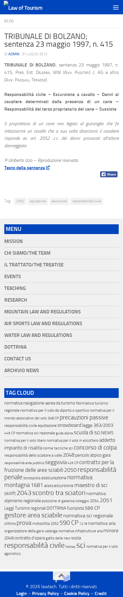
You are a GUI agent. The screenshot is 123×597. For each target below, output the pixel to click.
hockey (71, 547)
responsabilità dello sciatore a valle (33, 455)
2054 (94, 500)
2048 (68, 455)
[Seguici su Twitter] (67, 578)
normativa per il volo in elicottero (72, 440)
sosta (76, 538)
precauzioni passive (84, 417)
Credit (101, 593)
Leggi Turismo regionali (25, 508)
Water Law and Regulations (38, 335)
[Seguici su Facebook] (56, 578)
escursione (59, 201)
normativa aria (102, 523)
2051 (106, 500)
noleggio (82, 501)
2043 (24, 493)
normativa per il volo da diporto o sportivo (54, 410)
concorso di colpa (95, 447)
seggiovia (56, 462)
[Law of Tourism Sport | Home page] (29, 7)
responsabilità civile (86, 201)
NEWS (107, 432)
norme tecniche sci (58, 448)
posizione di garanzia (58, 501)
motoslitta (41, 523)
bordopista (31, 478)
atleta (48, 486)
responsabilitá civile (20, 425)
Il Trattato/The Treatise (34, 265)
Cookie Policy (77, 593)
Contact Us (17, 359)
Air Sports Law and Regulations (43, 323)
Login (21, 593)
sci (80, 545)
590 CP (68, 523)
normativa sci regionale (88, 515)
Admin (13, 54)
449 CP (9, 433)
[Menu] (116, 7)
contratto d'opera (29, 538)
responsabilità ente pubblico (24, 463)
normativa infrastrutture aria (80, 531)
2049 (8, 538)
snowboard (69, 425)
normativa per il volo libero (25, 440)
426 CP (73, 463)
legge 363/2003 (97, 425)
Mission (13, 241)
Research (15, 300)
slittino (10, 523)
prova (24, 523)
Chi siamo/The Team (27, 253)
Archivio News (21, 370)
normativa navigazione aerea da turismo (39, 403)
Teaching (15, 288)
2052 (20, 201)
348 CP (53, 418)
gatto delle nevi (58, 538)
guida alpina (64, 433)
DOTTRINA (56, 508)
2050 (70, 470)
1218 (83, 524)
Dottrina (15, 347)
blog (9, 21)
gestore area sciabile (33, 515)
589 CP (92, 508)
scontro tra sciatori (59, 493)
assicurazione (53, 477)
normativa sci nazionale (35, 433)
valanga (51, 531)
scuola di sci (87, 432)
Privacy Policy (45, 593)
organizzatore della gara (24, 531)
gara (106, 455)
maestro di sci (90, 485)
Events (12, 276)
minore (110, 530)
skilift (10, 493)
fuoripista (75, 508)
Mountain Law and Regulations (42, 312)
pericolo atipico (88, 455)
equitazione (38, 201)
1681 (37, 485)
